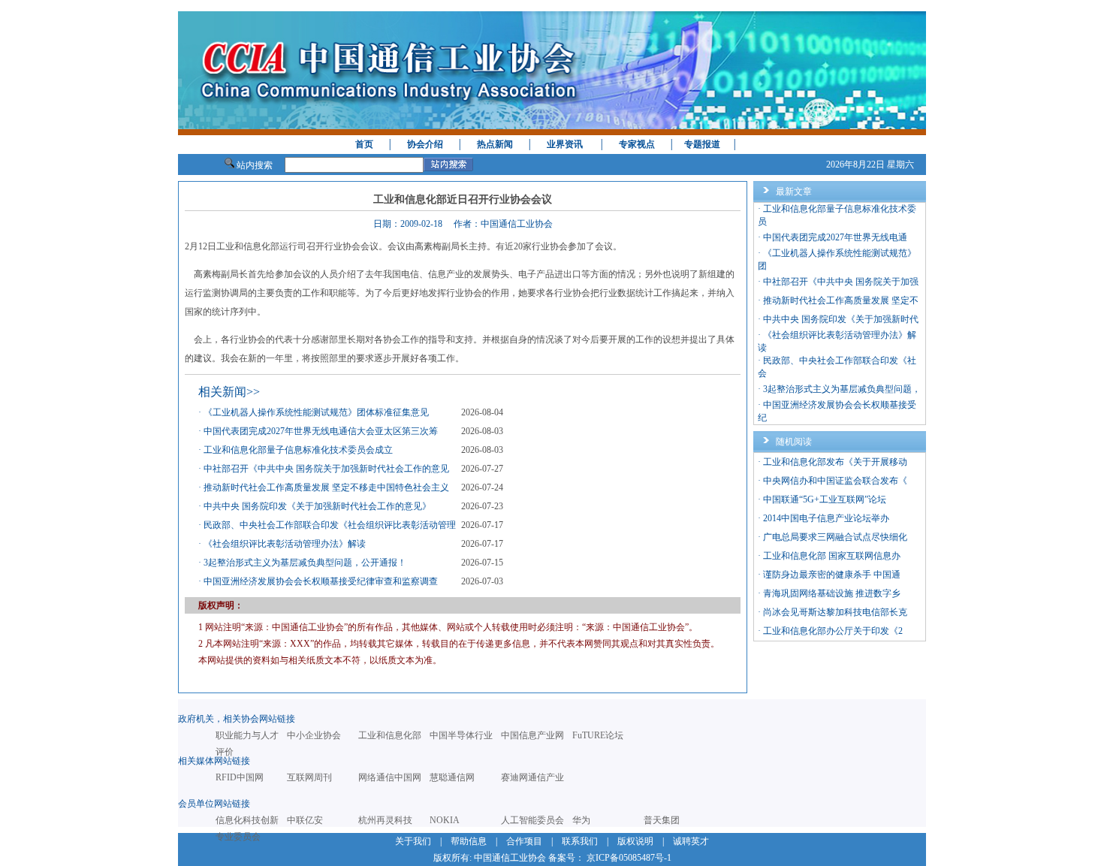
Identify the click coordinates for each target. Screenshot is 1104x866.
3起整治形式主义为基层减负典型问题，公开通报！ (305, 562)
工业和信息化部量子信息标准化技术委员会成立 (298, 450)
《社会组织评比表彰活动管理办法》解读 (285, 544)
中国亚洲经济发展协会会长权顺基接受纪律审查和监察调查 (321, 581)
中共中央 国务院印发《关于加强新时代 (840, 319)
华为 (581, 820)
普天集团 (662, 820)
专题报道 (702, 144)
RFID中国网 (240, 777)
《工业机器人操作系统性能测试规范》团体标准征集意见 (316, 412)
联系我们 (580, 841)
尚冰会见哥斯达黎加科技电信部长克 (835, 612)
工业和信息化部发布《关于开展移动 (835, 462)
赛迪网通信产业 (532, 777)
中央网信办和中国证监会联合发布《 (835, 480)
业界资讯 (565, 144)
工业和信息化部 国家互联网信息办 (831, 556)
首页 (364, 144)
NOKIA (445, 820)
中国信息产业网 (532, 735)
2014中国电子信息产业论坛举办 (826, 518)
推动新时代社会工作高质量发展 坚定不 (840, 300)
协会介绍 (425, 144)
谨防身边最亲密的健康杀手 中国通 (831, 574)
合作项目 (524, 841)
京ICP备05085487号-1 (629, 857)
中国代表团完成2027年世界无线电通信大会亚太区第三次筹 (321, 431)
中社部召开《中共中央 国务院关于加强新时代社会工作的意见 (326, 468)
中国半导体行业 (461, 735)
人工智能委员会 (532, 820)
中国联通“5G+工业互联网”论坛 (824, 499)
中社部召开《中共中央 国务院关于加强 (840, 281)
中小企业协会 (314, 735)
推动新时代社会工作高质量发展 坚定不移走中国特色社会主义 (326, 487)
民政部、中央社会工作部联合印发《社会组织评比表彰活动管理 (330, 525)
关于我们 (413, 841)
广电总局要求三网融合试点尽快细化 (835, 537)
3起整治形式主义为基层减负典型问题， (842, 389)
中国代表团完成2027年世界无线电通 (835, 237)
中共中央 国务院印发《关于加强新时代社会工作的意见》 (317, 506)
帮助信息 (469, 841)
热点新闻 (495, 144)
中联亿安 (305, 820)
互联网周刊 (309, 777)
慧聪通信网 (452, 777)
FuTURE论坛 (597, 735)
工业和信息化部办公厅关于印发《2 (833, 631)
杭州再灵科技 (385, 820)
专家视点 (637, 144)
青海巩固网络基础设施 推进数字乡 (831, 593)
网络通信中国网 (389, 777)
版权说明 (635, 841)
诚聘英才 (691, 841)
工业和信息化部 (389, 735)
